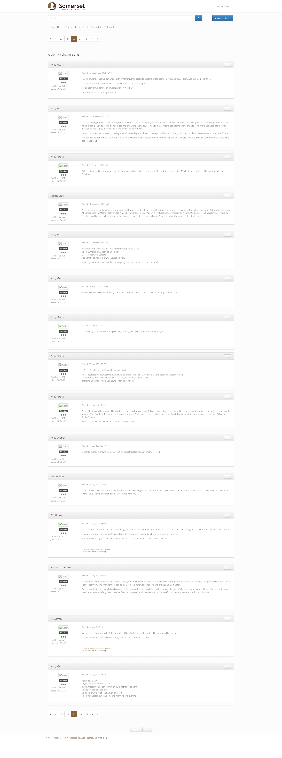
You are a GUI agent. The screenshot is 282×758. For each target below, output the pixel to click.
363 (228, 157)
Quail (146, 729)
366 (228, 278)
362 (228, 108)
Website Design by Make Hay (94, 737)
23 (61, 38)
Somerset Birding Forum (65, 6)
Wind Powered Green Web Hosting (62, 737)
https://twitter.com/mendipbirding (94, 551)
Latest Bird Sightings (94, 27)
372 (228, 515)
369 (228, 397)
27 (87, 38)
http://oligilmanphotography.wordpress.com (97, 549)
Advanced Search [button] (222, 18)
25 (74, 38)
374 (228, 619)
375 (228, 666)
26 (80, 38)
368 (228, 356)
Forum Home (56, 27)
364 (228, 196)
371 (228, 476)
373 (228, 567)
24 (68, 38)
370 (228, 437)
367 (228, 317)
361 (228, 64)
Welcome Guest (222, 6)
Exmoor (136, 729)
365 (228, 234)
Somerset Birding (74, 27)
